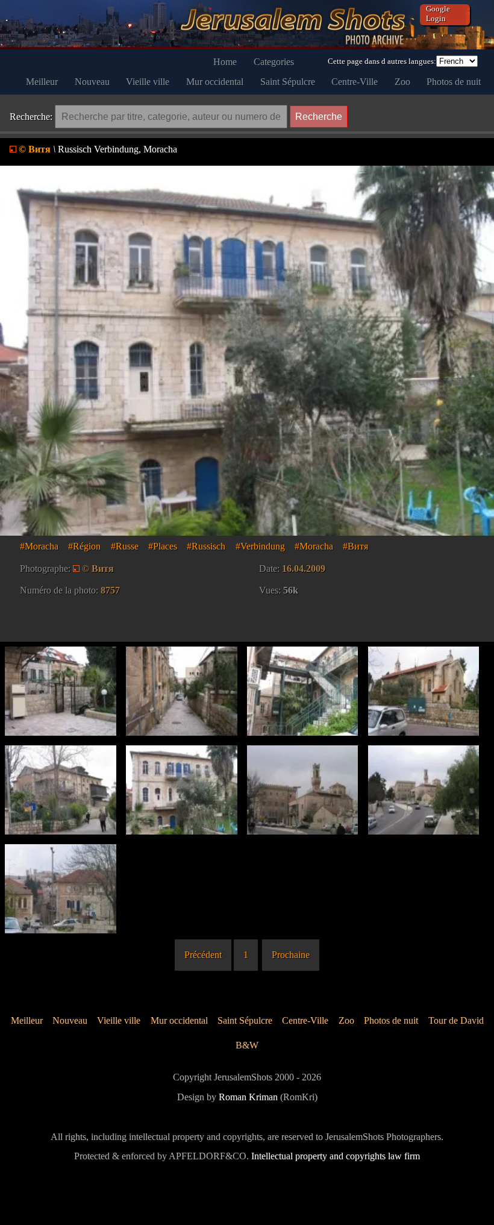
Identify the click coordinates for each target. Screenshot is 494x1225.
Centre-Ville (354, 81)
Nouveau (92, 81)
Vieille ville (147, 81)
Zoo (402, 81)
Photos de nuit (454, 81)
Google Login (438, 13)
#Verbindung (260, 546)
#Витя (355, 546)
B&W (247, 1045)
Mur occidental (214, 81)
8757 (110, 590)
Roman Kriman (248, 1097)
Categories (274, 61)
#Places (162, 546)
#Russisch (206, 546)
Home (225, 61)
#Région (84, 546)
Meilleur (42, 81)
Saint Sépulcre (287, 81)
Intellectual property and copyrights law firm (335, 1156)
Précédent (203, 954)
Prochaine (291, 954)
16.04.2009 (303, 568)
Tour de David (456, 1020)
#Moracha (39, 546)
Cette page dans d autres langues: (382, 61)
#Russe (125, 546)
